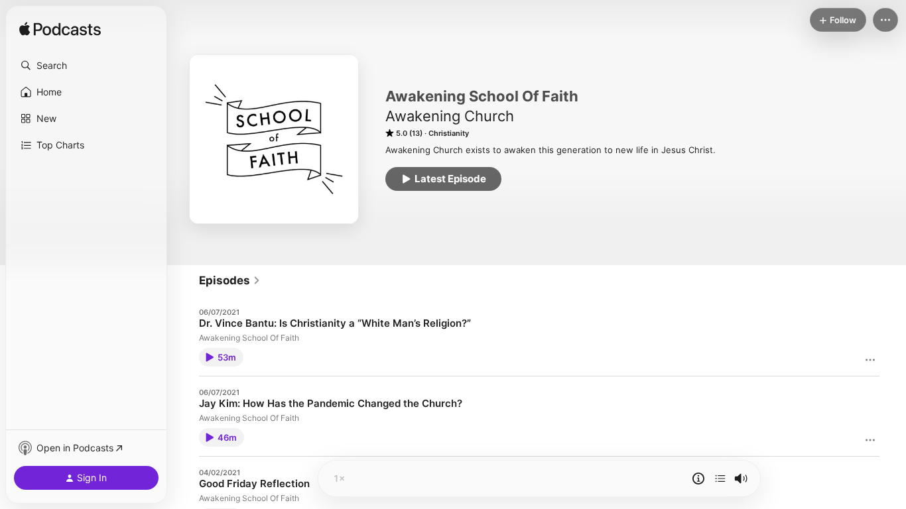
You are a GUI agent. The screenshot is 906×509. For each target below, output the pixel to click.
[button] (86, 65)
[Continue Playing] (720, 478)
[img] (60, 29)
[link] (230, 280)
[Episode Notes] (698, 478)
